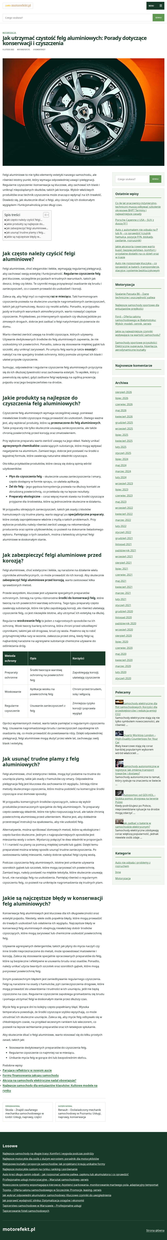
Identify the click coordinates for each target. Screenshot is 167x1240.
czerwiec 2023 (124, 495)
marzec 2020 (123, 666)
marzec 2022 (123, 520)
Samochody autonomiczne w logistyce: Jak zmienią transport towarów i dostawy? (137, 769)
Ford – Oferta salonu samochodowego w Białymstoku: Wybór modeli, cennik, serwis (135, 320)
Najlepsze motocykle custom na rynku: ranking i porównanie (40, 1169)
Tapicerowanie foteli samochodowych (26, 1211)
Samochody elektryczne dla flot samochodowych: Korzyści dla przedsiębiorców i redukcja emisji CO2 (136, 709)
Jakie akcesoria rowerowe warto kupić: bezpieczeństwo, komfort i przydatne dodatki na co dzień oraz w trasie (137, 252)
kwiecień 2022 (124, 514)
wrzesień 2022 (124, 508)
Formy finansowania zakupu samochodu (31, 1075)
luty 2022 (120, 526)
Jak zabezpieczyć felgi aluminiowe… (27, 228)
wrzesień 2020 (124, 629)
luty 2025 (120, 447)
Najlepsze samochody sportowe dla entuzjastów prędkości (137, 306)
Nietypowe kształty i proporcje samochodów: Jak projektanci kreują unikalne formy (54, 1164)
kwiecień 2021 (124, 587)
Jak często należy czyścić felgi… (24, 220)
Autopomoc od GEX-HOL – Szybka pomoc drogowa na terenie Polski (136, 798)
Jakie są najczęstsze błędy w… (23, 236)
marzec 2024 (123, 471)
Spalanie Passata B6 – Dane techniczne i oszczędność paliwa (135, 295)
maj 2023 (120, 502)
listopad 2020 (123, 617)
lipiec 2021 (121, 568)
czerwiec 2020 (124, 648)
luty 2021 (120, 599)
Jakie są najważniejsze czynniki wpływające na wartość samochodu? (137, 333)
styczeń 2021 (123, 605)
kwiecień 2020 (124, 660)
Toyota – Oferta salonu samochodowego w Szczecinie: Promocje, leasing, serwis (52, 1190)
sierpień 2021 (123, 562)
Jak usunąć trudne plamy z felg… (25, 232)
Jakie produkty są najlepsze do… (25, 224)
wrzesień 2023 (124, 483)
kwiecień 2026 (124, 416)
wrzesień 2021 (124, 556)
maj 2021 (120, 581)
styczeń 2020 (123, 678)
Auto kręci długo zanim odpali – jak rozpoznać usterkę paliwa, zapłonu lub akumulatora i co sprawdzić (66, 1174)
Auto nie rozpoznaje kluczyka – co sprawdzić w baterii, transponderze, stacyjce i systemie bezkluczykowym (137, 266)
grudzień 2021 (124, 538)
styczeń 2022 (123, 532)
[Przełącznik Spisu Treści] (44, 215)
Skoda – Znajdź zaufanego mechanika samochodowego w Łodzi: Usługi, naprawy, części (24, 1112)
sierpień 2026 (123, 392)
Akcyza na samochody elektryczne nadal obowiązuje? (39, 1080)
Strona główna (155, 1230)
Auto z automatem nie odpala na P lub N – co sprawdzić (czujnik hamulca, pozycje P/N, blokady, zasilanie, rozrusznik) (136, 235)
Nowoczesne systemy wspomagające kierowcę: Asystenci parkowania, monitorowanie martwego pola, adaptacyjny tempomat (80, 1185)
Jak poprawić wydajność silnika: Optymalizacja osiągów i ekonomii (43, 1200)
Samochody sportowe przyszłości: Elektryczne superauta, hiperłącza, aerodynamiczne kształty (136, 346)
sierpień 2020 (123, 635)
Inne (118, 872)
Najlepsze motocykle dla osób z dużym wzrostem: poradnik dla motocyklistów (51, 1159)
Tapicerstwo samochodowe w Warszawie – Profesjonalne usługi (42, 1205)
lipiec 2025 (121, 435)
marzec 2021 (123, 593)
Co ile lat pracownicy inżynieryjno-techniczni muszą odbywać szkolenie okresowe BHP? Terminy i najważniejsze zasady (138, 208)
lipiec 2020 (121, 641)
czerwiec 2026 (124, 404)
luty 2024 (120, 477)
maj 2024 (120, 465)
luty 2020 (120, 672)
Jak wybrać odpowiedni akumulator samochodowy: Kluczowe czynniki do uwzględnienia (57, 1195)
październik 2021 (125, 550)
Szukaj (158, 18)
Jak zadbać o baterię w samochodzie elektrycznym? (133, 825)
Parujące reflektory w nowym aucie (27, 1070)
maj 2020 (120, 654)
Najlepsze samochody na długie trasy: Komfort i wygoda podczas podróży (48, 1153)
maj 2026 (120, 410)
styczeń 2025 (123, 453)
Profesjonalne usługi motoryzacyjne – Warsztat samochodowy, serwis (46, 1179)
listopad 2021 (123, 544)
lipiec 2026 (121, 398)
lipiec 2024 (121, 459)
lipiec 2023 (121, 489)
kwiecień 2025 (124, 441)
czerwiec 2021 (124, 575)
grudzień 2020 (124, 611)
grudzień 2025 (124, 422)
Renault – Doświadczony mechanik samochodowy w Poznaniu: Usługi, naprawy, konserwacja (79, 1112)
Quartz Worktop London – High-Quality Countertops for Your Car (136, 738)
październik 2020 (125, 623)
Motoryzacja (9, 33)
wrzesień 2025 (124, 428)
